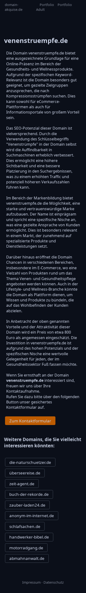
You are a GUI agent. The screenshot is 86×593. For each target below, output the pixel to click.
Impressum (31, 582)
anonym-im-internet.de (31, 515)
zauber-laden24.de (27, 505)
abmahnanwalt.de (26, 558)
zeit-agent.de (21, 483)
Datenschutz (53, 582)
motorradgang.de (26, 548)
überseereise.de (24, 473)
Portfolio (47, 4)
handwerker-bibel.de (29, 537)
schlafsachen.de (24, 526)
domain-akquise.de (13, 7)
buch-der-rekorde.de (29, 494)
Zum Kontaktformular (30, 421)
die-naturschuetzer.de (30, 462)
